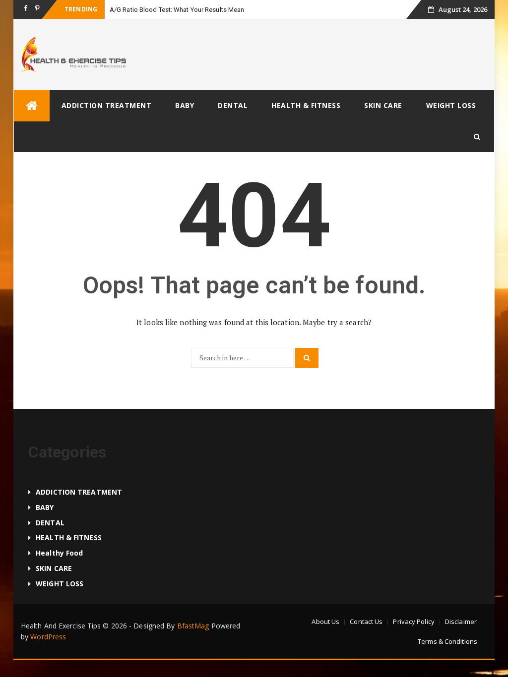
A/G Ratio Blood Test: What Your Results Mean (177, 9)
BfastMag (193, 625)
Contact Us (366, 621)
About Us (325, 621)
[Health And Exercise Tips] (32, 105)
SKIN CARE (383, 105)
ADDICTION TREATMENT (107, 105)
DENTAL (233, 105)
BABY (184, 105)
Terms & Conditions (447, 641)
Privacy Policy (413, 621)
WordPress (48, 636)
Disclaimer (461, 621)
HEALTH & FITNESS (305, 105)
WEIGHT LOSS (451, 105)
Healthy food (59, 553)
